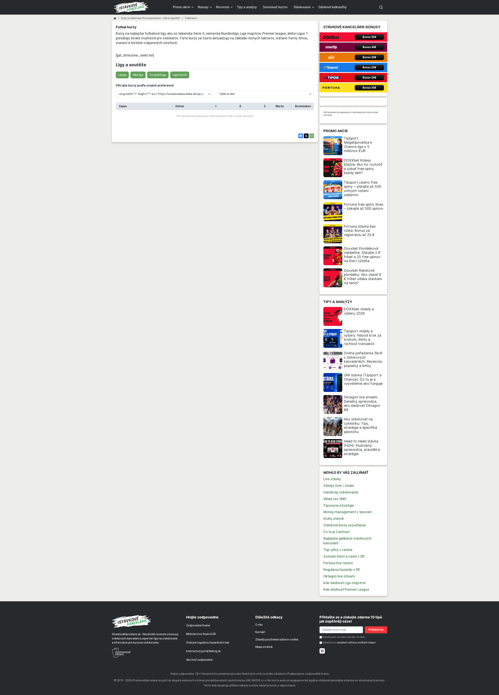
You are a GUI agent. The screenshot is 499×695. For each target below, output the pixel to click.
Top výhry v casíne (337, 550)
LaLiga (122, 74)
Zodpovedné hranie (198, 625)
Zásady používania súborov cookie (276, 639)
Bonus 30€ (369, 87)
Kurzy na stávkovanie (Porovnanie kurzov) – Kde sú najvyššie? (150, 18)
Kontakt (260, 632)
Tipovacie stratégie (338, 505)
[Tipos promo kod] (331, 77)
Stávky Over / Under (338, 486)
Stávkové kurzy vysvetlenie (344, 525)
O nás (259, 624)
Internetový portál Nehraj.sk (203, 651)
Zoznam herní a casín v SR (344, 556)
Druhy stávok (333, 518)
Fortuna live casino (338, 563)
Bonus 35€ (369, 37)
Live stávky (332, 479)
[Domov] (115, 18)
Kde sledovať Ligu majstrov (344, 583)
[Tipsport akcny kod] (331, 67)
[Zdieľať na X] (306, 136)
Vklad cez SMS (334, 499)
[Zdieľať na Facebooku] (300, 136)
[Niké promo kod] (331, 57)
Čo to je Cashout (336, 532)
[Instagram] (322, 651)
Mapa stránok (264, 646)
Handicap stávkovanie (340, 492)
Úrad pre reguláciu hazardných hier (207, 642)
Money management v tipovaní (347, 512)
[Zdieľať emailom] (311, 136)
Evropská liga (158, 74)
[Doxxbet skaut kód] (331, 37)
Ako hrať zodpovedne (199, 659)
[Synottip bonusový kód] (331, 47)
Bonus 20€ (369, 57)
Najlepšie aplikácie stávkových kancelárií (347, 540)
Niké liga (138, 74)
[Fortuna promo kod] (331, 87)
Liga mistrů (180, 74)
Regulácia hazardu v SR (341, 570)
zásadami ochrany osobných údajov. (356, 642)
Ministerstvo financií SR (201, 634)
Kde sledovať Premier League (346, 589)
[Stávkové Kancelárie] (146, 621)
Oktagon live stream (339, 576)
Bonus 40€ (369, 47)
